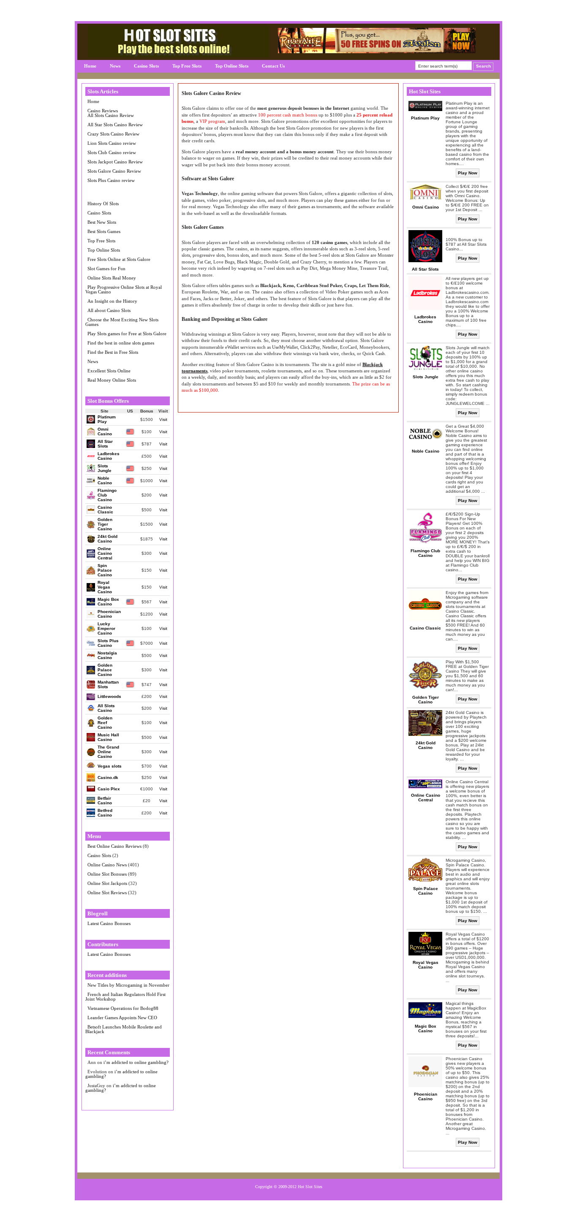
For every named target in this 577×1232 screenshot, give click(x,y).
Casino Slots (146, 65)
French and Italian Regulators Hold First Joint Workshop (125, 996)
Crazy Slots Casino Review (113, 133)
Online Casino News (107, 864)
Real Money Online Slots (111, 380)
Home (90, 65)
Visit (163, 419)
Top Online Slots (231, 65)
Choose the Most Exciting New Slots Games (121, 322)
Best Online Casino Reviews (114, 846)
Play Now (467, 173)
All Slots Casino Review (110, 115)
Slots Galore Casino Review (114, 171)
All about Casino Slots (109, 310)
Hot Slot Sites (310, 1186)
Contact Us (273, 65)
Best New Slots (101, 222)
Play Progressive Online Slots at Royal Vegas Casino (123, 289)
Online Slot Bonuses (107, 874)
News (115, 65)
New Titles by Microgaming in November (128, 985)
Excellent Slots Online (109, 370)
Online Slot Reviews (107, 892)
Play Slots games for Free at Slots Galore (126, 333)
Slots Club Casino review (111, 152)
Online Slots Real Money (111, 277)
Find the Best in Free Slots (112, 352)
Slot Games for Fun (106, 268)
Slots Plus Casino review (111, 180)
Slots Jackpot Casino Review (115, 161)
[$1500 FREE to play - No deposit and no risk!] (377, 51)
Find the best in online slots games (120, 342)
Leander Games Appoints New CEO (122, 1017)
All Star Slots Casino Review (115, 124)
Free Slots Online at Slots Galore (118, 259)
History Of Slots (103, 203)
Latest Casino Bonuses (109, 923)
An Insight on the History (112, 301)
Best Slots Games (103, 231)
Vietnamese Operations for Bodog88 (122, 1008)
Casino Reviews (102, 110)
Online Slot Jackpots (107, 883)
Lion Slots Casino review (111, 143)
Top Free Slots (186, 65)
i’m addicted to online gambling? (136, 1062)
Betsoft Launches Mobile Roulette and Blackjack (123, 1029)
